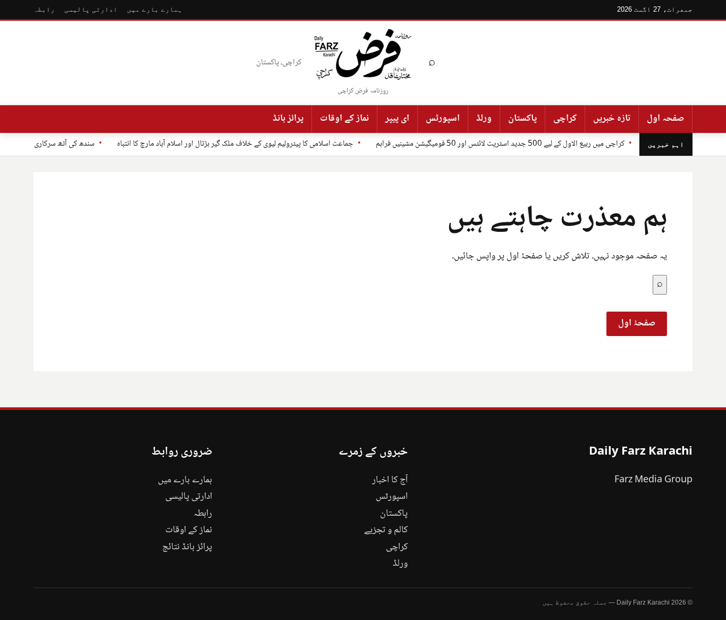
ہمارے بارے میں (154, 9)
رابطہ (44, 9)
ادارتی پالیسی (90, 9)
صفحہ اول (665, 119)
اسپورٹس (443, 119)
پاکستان (522, 119)
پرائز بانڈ (288, 119)
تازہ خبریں (611, 119)
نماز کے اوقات (344, 119)
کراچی (565, 119)
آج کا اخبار (390, 480)
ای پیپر (397, 119)
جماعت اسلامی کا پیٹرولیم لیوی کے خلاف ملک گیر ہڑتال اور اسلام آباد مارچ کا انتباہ (235, 144)
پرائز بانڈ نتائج (187, 547)
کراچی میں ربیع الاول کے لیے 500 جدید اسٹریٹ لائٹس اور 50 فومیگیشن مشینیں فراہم (500, 144)
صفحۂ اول (636, 323)
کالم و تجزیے (386, 530)
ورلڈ (484, 119)
